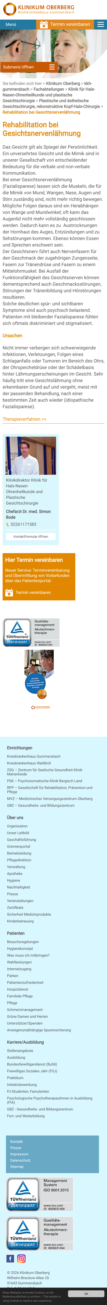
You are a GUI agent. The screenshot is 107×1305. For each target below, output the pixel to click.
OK (86, 1294)
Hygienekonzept (20, 949)
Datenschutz (20, 1160)
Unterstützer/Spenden (25, 1023)
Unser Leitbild (18, 833)
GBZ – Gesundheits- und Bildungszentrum (41, 806)
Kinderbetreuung (20, 921)
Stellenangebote (20, 1051)
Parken (12, 976)
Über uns (15, 817)
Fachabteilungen (49, 89)
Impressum (19, 1154)
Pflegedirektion (19, 860)
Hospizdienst (17, 989)
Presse (12, 894)
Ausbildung (16, 1058)
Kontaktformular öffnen (31, 537)
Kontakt (16, 1142)
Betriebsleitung (19, 853)
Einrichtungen (19, 747)
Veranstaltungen (20, 901)
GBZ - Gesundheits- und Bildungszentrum (40, 1109)
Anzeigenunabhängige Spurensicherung (39, 1030)
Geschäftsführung (21, 840)
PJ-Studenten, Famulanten (28, 1092)
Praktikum (15, 1078)
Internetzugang (19, 969)
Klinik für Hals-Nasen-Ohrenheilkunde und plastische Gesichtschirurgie (49, 95)
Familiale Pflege (20, 996)
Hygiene (13, 881)
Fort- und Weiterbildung (26, 1116)
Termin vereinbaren (70, 24)
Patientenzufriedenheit (25, 983)
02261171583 (23, 524)
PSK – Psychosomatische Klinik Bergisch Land (44, 781)
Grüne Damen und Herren (27, 1017)
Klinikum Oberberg (63, 83)
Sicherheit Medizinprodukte (29, 914)
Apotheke (14, 874)
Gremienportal (18, 847)
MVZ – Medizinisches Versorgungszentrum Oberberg (49, 799)
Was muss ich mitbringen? (28, 955)
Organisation (17, 826)
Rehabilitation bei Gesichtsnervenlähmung (41, 112)
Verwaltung (16, 867)
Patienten (16, 933)
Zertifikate (15, 908)
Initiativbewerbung (22, 1085)
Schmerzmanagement (25, 1010)
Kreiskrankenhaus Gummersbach (34, 756)
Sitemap (16, 1167)
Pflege (12, 1003)
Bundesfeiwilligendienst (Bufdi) (32, 1064)
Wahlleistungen (19, 962)
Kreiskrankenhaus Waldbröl (29, 763)
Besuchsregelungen (23, 942)
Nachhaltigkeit (18, 887)
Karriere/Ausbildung (25, 1042)
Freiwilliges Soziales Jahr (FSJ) (32, 1071)
